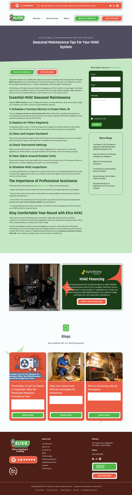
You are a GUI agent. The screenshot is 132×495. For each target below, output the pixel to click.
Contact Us (116, 67)
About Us (45, 447)
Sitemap (76, 490)
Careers (45, 465)
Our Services (47, 444)
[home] (19, 18)
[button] (37, 18)
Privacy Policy (39, 490)
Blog (44, 453)
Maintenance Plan (49, 462)
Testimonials (47, 456)
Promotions (47, 468)
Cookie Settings (65, 490)
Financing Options (49, 459)
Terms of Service (52, 490)
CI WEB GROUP (96, 486)
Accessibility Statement (89, 490)
